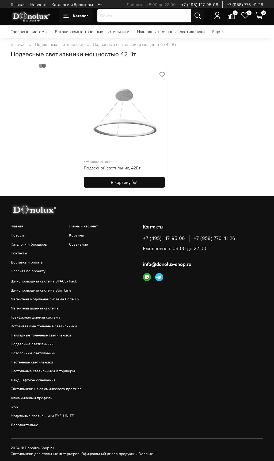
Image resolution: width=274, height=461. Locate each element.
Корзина (76, 235)
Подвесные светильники (59, 44)
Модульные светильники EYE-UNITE (42, 415)
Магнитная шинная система (34, 308)
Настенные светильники (32, 362)
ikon (14, 407)
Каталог (80, 15)
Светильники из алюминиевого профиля (46, 388)
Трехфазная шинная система (35, 317)
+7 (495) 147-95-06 (199, 4)
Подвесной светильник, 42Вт (112, 168)
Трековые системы (29, 31)
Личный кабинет (83, 226)
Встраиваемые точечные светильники (92, 31)
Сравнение (78, 244)
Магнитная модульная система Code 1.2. (46, 299)
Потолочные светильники (33, 353)
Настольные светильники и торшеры (43, 371)
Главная (18, 4)
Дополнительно (24, 425)
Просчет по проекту (28, 271)
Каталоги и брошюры (72, 4)
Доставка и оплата (27, 262)
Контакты (19, 253)
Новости (38, 4)
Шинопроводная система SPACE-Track (44, 281)
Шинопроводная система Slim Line (41, 290)
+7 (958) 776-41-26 (245, 4)
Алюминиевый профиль (31, 398)
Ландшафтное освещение (33, 380)
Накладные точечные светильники (171, 31)
